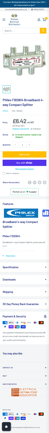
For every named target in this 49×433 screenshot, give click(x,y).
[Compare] (45, 213)
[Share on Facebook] (29, 182)
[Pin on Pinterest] (34, 182)
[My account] (39, 19)
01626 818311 (39, 9)
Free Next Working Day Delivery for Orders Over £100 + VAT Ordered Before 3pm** (24, 3)
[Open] (6, 426)
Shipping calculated (21, 129)
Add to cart (24, 154)
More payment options (24, 169)
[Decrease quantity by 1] (15, 144)
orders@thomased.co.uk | (19, 9)
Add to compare (12, 173)
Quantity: (7, 145)
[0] (44, 19)
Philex (5, 111)
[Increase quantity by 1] (29, 144)
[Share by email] (44, 182)
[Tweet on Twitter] (39, 182)
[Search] (43, 31)
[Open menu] (4, 20)
